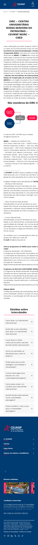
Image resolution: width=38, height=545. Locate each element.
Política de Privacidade (11, 531)
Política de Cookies (25, 531)
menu (6, 4)
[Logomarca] (18, 4)
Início (5, 11)
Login (32, 6)
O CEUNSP (12, 11)
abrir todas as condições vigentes (16, 513)
